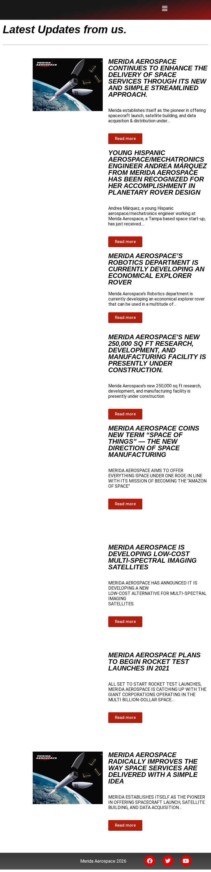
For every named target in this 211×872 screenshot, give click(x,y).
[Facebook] (149, 861)
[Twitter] (167, 861)
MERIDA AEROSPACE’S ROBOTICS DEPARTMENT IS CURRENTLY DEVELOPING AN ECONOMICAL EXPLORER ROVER (156, 269)
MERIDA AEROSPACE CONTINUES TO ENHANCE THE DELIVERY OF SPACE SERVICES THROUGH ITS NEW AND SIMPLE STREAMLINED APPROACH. (157, 78)
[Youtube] (186, 861)
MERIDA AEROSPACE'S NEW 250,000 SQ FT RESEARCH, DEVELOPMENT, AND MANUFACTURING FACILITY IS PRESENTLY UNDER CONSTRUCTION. (157, 353)
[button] (164, 8)
